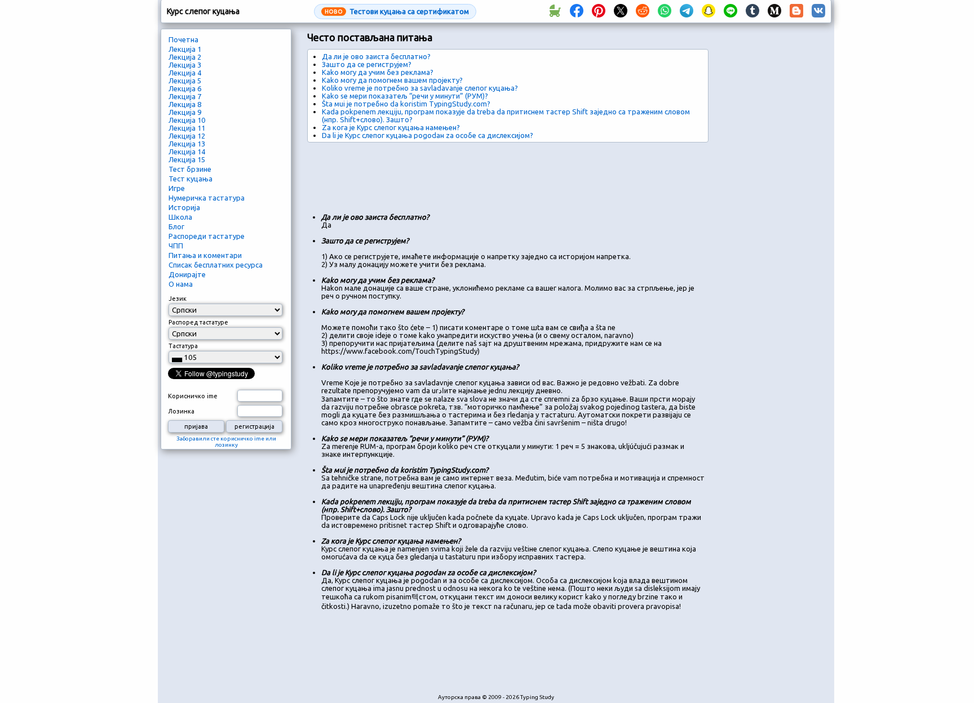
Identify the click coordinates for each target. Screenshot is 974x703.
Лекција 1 (185, 49)
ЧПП (176, 246)
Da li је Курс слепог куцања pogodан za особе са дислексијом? (427, 135)
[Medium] (774, 11)
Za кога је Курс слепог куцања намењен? (391, 127)
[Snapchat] (708, 11)
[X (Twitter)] (620, 11)
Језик (178, 298)
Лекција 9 (185, 112)
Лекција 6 (185, 88)
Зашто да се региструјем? (366, 64)
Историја (184, 207)
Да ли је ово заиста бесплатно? (376, 56)
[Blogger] (796, 11)
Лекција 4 (185, 73)
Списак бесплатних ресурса (216, 265)
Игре (177, 188)
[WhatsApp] (664, 11)
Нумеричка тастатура (207, 198)
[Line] (730, 11)
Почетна (183, 39)
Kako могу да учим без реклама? (377, 72)
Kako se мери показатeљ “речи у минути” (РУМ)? (405, 96)
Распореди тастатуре (207, 236)
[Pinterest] (598, 11)
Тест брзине (190, 169)
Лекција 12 (187, 136)
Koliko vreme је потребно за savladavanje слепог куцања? (420, 88)
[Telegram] (686, 11)
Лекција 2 (185, 57)
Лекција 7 (185, 96)
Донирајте (187, 274)
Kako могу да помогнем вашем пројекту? (392, 80)
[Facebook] (576, 11)
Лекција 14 (187, 151)
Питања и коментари (205, 255)
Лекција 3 (185, 65)
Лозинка (181, 411)
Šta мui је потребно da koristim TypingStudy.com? (406, 104)
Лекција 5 (185, 80)
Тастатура (183, 345)
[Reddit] (642, 11)
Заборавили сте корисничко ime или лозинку (226, 441)
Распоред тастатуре (198, 322)
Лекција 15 (187, 159)
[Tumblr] (752, 11)
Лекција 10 (187, 120)
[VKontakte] (818, 11)
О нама (181, 284)
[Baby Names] (554, 11)
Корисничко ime (193, 396)
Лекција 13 (187, 144)
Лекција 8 (185, 104)
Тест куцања (190, 179)
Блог (176, 226)
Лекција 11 (187, 128)
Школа (180, 217)
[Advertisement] (512, 173)
